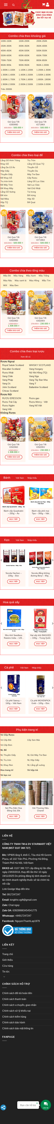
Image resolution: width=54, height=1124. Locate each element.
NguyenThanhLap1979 (27, 921)
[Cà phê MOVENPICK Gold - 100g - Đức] (40, 685)
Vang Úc (6, 383)
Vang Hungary (36, 369)
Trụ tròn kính (6, 181)
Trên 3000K (6, 89)
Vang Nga (34, 376)
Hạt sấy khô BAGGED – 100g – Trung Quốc (40, 636)
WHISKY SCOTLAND (40, 365)
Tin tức (6, 971)
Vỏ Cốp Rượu (7, 735)
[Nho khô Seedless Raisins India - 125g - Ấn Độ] (14, 620)
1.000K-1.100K (8, 70)
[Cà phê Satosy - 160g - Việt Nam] (14, 685)
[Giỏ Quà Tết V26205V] (40, 303)
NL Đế (3, 750)
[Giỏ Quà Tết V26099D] (14, 107)
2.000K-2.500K (26, 84)
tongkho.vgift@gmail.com (23, 900)
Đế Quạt (31, 202)
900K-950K (24, 65)
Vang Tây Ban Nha (38, 380)
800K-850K (41, 60)
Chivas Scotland (10, 390)
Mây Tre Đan (33, 174)
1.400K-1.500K (26, 74)
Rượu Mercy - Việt (38, 402)
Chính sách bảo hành (13, 1022)
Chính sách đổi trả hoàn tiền (17, 993)
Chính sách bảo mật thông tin (17, 1028)
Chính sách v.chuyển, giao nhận (19, 1005)
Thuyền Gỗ (32, 167)
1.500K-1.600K (43, 74)
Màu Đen (14, 285)
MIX (5, 285)
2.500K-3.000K (43, 84)
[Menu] (6, 5)
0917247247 (13, 894)
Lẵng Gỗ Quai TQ (35, 164)
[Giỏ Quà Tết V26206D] (14, 303)
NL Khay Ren (6, 765)
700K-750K (6, 60)
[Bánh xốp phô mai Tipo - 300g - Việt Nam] (40, 496)
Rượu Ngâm (8, 405)
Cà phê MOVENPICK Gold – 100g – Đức (40, 701)
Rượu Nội (6, 394)
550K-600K (6, 55)
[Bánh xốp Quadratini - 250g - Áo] (14, 496)
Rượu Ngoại (7, 361)
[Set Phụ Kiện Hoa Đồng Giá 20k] (14, 793)
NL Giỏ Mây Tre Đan (37, 755)
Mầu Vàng (18, 275)
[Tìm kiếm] (13, 5)
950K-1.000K (42, 65)
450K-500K (24, 50)
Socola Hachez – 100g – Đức (14, 574)
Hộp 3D (30, 199)
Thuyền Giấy (6, 174)
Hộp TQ (4, 202)
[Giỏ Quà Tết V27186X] (40, 107)
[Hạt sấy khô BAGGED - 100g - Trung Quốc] (40, 620)
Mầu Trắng (44, 275)
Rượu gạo (34, 398)
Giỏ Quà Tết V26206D (13, 319)
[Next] (52, 110)
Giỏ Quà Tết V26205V (40, 319)
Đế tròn (4, 195)
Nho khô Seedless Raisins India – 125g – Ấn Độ (13, 636)
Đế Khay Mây (6, 188)
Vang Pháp (7, 380)
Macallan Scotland (11, 369)
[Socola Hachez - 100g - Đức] (14, 558)
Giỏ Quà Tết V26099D (13, 123)
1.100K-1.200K (26, 70)
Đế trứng (31, 195)
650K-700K (41, 55)
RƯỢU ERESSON (11, 398)
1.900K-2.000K (8, 84)
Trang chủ (7, 954)
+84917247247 (23, 915)
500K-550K (41, 50)
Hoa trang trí (6, 770)
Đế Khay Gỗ (6, 178)
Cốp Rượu (32, 178)
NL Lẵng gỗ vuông (36, 765)
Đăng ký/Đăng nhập (47, 4)
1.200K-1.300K (43, 70)
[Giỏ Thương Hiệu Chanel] (40, 793)
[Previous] (1, 110)
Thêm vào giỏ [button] (13, 132)
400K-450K (6, 50)
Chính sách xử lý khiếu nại (16, 1011)
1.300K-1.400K (8, 74)
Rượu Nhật (7, 372)
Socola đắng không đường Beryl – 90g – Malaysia (40, 574)
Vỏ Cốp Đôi (5, 740)
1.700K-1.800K (26, 79)
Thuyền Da (32, 171)
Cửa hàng (7, 966)
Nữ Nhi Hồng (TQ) (38, 372)
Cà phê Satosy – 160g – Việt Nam (13, 701)
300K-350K (24, 46)
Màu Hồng (34, 280)
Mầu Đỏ (7, 275)
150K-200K (24, 41)
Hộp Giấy (4, 171)
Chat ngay (14, 905)
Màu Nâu (7, 280)
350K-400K (41, 46)
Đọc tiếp (13, 519)
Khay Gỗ (4, 164)
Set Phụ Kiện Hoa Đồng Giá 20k (13, 809)
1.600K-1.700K (8, 79)
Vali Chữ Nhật (33, 188)
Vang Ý (32, 383)
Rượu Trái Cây (9, 402)
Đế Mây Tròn (6, 185)
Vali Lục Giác (33, 185)
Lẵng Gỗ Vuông (7, 192)
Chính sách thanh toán (14, 999)
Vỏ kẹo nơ (5, 775)
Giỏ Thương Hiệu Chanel (40, 809)
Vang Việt (7, 409)
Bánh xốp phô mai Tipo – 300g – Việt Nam (40, 512)
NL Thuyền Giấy (8, 755)
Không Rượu (8, 413)
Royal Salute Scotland (13, 365)
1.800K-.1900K (43, 79)
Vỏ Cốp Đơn (6, 745)
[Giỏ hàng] (43, 4)
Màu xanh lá (20, 280)
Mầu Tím (46, 280)
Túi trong (31, 192)
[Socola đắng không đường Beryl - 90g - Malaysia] (40, 558)
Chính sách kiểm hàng (14, 1016)
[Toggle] (4, 976)
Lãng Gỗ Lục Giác (36, 181)
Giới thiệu (7, 960)
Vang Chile (7, 376)
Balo (2, 206)
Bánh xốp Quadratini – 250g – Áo (13, 512)
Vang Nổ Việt (35, 405)
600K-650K (24, 55)
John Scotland (9, 387)
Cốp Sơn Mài (33, 740)
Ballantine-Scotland (38, 387)
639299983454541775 (25, 910)
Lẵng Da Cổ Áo (7, 167)
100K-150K (6, 41)
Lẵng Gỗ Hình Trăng (10, 160)
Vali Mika (4, 199)
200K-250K (41, 41)
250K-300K (6, 46)
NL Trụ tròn (5, 760)
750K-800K (24, 60)
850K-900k (6, 65)
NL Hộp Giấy (33, 760)
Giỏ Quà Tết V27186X (40, 123)
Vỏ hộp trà (32, 770)
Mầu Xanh (31, 275)
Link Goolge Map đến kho (16, 889)
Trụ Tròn (31, 160)
